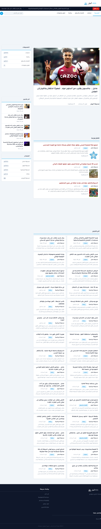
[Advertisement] (66, 32)
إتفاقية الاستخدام (44, 500)
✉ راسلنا (98, 519)
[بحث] (1, 13)
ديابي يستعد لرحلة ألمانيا (89, 383)
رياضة (70, 13)
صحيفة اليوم (95, 104)
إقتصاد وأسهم (79, 13)
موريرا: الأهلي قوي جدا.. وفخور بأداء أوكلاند (50, 334)
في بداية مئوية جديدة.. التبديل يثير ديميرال (50, 287)
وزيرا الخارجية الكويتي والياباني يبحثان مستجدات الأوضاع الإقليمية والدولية (47, 8)
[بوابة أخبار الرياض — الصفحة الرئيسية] (91, 3)
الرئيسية (96, 13)
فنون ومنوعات (61, 13)
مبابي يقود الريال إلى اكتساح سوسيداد (85, 318)
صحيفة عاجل (94, 148)
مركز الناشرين (45, 507)
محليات (89, 13)
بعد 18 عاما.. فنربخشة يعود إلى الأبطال (85, 287)
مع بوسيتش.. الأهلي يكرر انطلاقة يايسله (84, 301)
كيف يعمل (46, 504)
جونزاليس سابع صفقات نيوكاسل (53, 466)
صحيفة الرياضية (93, 290)
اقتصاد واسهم (50, 276)
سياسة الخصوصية (43, 497)
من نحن (47, 494)
